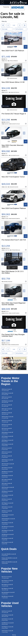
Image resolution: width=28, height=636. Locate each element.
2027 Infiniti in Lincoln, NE (7, 468)
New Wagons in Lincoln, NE (7, 589)
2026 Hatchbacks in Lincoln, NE (8, 519)
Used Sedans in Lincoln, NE (7, 619)
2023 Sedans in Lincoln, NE (7, 523)
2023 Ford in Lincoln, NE (7, 449)
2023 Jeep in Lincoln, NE (7, 484)
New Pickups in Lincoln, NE (7, 581)
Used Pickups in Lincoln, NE (7, 615)
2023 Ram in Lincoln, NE (7, 500)
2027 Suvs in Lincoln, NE (7, 405)
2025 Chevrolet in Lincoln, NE (8, 488)
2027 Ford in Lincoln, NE (7, 429)
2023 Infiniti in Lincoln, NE (7, 507)
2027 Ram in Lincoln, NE (7, 456)
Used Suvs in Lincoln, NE (7, 612)
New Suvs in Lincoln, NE (7, 577)
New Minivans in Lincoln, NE (7, 597)
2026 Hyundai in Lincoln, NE (7, 417)
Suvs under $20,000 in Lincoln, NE (9, 555)
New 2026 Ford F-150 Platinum (13, 50)
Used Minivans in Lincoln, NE (8, 623)
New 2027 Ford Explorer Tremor (13, 177)
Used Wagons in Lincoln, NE (7, 627)
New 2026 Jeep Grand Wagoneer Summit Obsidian (14, 303)
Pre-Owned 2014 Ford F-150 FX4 (14, 240)
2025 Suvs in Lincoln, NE (7, 421)
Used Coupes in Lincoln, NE (7, 631)
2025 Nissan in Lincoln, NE (7, 492)
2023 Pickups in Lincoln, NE (7, 445)
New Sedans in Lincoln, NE (7, 585)
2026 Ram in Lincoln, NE (7, 413)
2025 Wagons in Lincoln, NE (7, 531)
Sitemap (14, 634)
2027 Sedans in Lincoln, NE (7, 496)
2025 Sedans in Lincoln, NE (7, 539)
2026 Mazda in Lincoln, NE (7, 401)
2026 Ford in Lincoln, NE (7, 398)
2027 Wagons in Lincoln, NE (7, 504)
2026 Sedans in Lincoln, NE (7, 433)
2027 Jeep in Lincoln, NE (7, 480)
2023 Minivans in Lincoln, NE (8, 535)
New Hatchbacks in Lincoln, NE (8, 593)
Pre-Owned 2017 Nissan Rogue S (14, 114)
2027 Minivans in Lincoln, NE (8, 527)
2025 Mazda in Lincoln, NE (7, 476)
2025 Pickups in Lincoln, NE (7, 460)
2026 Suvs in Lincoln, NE (7, 390)
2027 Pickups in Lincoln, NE (7, 437)
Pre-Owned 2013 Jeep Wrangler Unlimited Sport (13, 335)
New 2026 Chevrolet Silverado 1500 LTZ (12, 146)
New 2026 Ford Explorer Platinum (14, 208)
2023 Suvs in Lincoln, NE (7, 425)
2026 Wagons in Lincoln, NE (7, 441)
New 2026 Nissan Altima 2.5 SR (13, 82)
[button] (2, 38)
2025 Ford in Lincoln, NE (7, 452)
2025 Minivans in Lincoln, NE (8, 515)
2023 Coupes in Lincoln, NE (7, 543)
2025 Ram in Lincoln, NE (7, 511)
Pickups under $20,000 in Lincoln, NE (9, 558)
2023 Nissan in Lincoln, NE (7, 472)
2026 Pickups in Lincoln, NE (7, 394)
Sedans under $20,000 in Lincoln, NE (9, 562)
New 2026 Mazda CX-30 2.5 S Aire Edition (12, 272)
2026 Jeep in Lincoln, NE (7, 409)
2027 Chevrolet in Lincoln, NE (8, 464)
